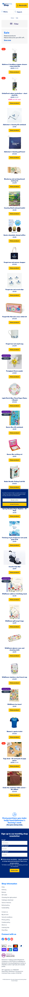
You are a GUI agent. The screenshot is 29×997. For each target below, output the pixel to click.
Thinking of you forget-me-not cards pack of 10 (14, 538)
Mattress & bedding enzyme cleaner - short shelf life (14, 65)
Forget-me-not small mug (14, 344)
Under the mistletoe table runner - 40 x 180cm (14, 788)
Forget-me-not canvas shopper (14, 262)
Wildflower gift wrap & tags (14, 621)
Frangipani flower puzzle (14, 371)
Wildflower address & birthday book (14, 594)
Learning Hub (5, 927)
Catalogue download (7, 900)
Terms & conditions (7, 917)
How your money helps (14, 825)
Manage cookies (14, 500)
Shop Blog (4, 930)
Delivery (4, 889)
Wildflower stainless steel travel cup (14, 677)
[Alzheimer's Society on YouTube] (11, 940)
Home (12, 18)
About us (4, 925)
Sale (17, 18)
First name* (5, 846)
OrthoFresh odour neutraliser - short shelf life (14, 94)
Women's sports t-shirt (14, 731)
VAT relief (4, 895)
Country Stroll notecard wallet (14, 208)
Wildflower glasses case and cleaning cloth (14, 649)
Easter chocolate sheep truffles (14, 235)
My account (5, 914)
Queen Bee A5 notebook (14, 427)
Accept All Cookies (14, 504)
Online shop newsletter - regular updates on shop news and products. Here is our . (15, 861)
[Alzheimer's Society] (7, 4)
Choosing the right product (9, 897)
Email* (4, 840)
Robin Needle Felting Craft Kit (14, 481)
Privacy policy (6, 919)
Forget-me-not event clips (14, 289)
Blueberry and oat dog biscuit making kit (14, 180)
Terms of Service (6, 902)
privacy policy (14, 863)
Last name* (5, 852)
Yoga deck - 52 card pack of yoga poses (14, 759)
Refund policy (6, 905)
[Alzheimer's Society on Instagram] (6, 940)
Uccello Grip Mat (14, 567)
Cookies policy (6, 922)
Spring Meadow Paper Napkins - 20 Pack (14, 509)
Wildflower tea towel (14, 704)
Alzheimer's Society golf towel (14, 152)
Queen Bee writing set (14, 454)
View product (14, 72)
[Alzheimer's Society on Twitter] (8, 940)
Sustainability (5, 907)
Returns (4, 892)
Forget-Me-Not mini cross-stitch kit (14, 317)
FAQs (3, 887)
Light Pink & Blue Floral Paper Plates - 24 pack (14, 399)
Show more (7, 40)
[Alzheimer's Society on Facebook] (3, 940)
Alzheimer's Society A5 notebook (14, 125)
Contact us (5, 912)
